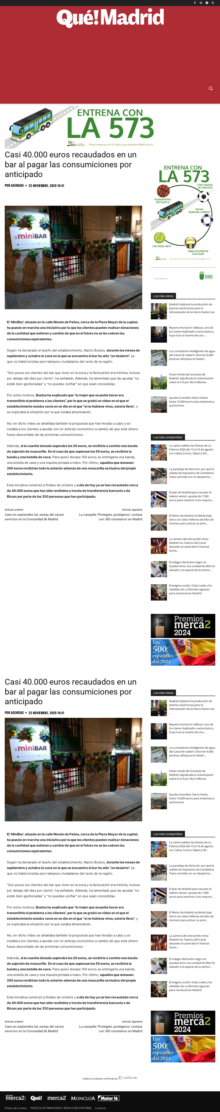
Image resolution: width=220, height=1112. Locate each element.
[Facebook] (194, 3)
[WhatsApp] (38, 195)
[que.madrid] (110, 18)
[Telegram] (206, 3)
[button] (210, 88)
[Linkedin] (58, 195)
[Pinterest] (28, 195)
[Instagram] (201, 3)
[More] (78, 195)
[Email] (68, 195)
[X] (212, 3)
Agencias (17, 185)
